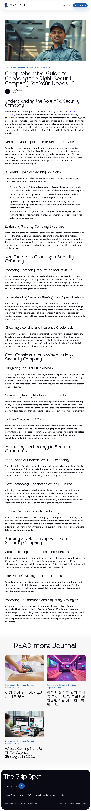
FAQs (29, 795)
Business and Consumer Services (19, 68)
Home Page (10, 795)
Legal (84, 803)
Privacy (71, 803)
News (21, 795)
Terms (78, 803)
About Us (63, 803)
